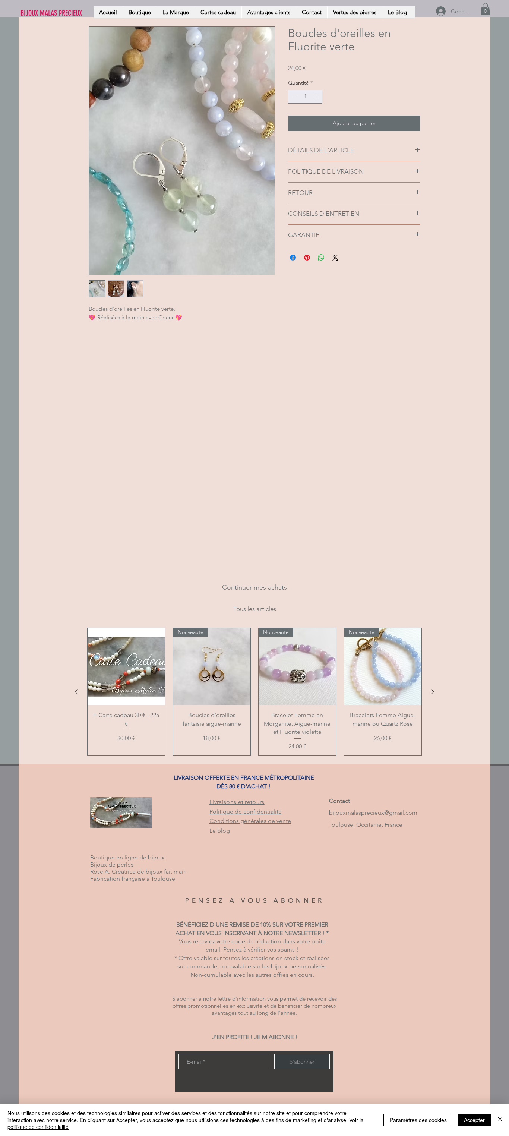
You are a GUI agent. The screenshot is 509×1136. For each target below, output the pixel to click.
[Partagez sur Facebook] (292, 257)
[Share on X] (335, 257)
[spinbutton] (305, 96)
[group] (254, 692)
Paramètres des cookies (418, 1120)
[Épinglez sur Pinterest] (307, 257)
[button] (485, 9)
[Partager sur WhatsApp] (321, 257)
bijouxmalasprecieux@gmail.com (373, 812)
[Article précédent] (76, 691)
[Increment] (316, 96)
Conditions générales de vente (250, 820)
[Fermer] (500, 1120)
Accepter (474, 1120)
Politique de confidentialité (245, 811)
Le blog (219, 830)
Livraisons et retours (237, 801)
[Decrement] (293, 96)
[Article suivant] (432, 691)
